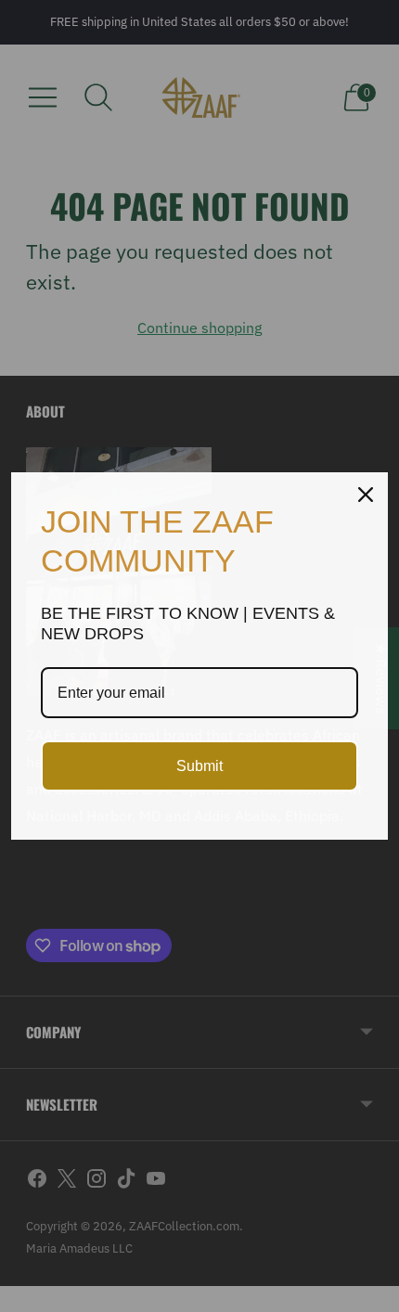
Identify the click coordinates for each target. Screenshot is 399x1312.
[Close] (365, 494)
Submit (199, 766)
